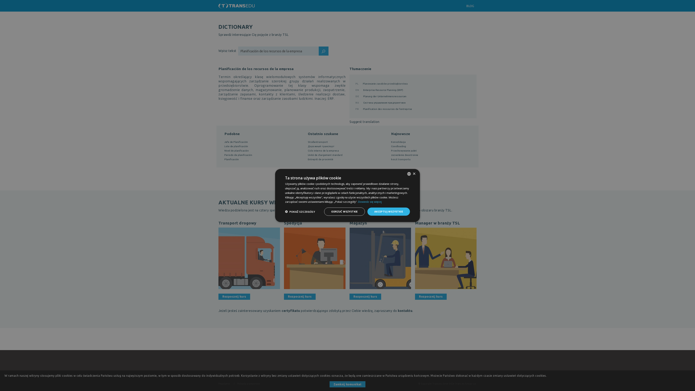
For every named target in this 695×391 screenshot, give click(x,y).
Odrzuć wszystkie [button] (344, 211)
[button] (300, 212)
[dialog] (347, 195)
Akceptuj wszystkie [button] (388, 211)
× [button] (414, 173)
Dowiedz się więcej (370, 201)
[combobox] (409, 174)
